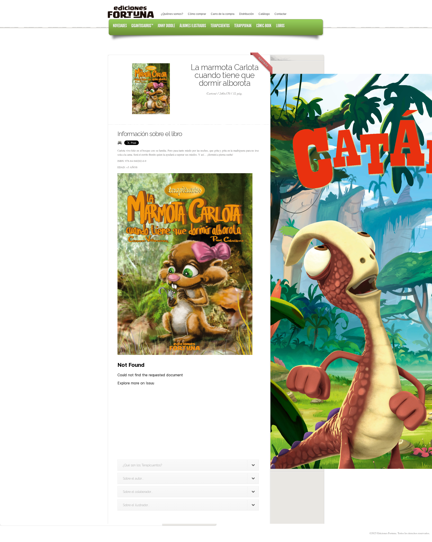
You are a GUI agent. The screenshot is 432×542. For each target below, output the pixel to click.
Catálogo (264, 14)
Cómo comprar (197, 14)
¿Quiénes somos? (172, 14)
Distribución (246, 14)
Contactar (280, 14)
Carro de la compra (222, 14)
